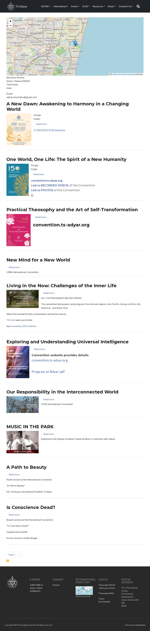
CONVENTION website (49, 130)
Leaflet (114, 74)
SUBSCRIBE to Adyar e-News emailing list (36, 588)
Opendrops (140, 625)
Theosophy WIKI (106, 593)
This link (10, 319)
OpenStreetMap (126, 74)
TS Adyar (21, 6)
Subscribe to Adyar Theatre (7, 561)
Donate (56, 585)
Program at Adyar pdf (48, 372)
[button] (75, 43)
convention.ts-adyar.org (50, 360)
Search (139, 6)
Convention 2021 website (23, 326)
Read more (41, 123)
